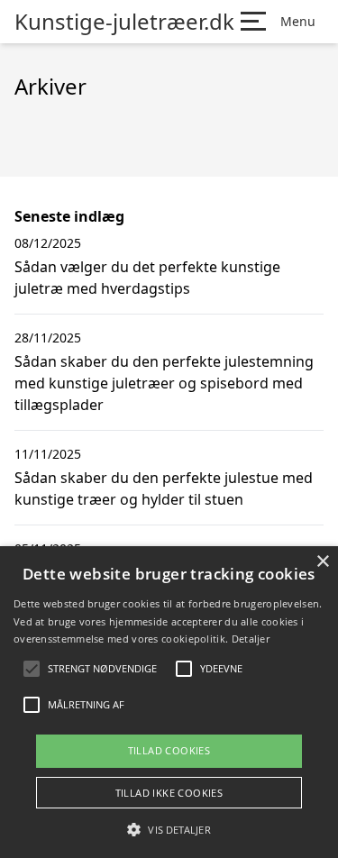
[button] (168, 829)
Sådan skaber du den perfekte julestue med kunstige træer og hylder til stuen (163, 488)
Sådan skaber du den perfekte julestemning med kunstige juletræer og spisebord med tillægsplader (164, 383)
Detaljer (250, 638)
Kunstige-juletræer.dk (124, 21)
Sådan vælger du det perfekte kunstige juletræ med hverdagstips (147, 277)
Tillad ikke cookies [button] (169, 792)
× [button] (322, 562)
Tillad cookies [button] (169, 750)
